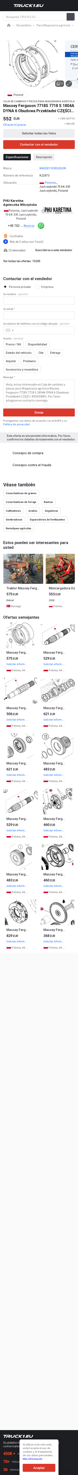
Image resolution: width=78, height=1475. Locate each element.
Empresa (47, 287)
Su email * (9, 309)
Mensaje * (9, 377)
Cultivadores (13, 510)
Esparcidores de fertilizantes (47, 519)
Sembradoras (14, 519)
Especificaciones (17, 157)
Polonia (50, 182)
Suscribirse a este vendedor (53, 250)
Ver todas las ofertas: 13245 (21, 261)
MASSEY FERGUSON (52, 168)
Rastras (48, 502)
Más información (32, 1459)
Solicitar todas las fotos (39, 133)
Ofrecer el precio (14, 125)
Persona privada (20, 287)
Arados (32, 510)
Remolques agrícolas (18, 528)
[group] (23, 582)
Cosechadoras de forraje (21, 502)
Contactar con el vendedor (39, 144)
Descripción (44, 157)
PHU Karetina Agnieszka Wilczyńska (20, 203)
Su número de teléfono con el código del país (36, 323)
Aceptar (39, 1468)
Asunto (13, 338)
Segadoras (51, 510)
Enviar (39, 412)
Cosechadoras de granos (21, 493)
